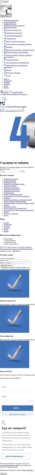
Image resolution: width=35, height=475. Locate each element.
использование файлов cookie (9, 465)
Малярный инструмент (11, 20)
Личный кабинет (17, 92)
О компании (8, 81)
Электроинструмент (10, 27)
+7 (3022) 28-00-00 (6, 94)
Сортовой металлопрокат (14, 33)
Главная (6, 79)
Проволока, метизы (12, 60)
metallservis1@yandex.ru (19, 94)
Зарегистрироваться (14, 456)
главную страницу (15, 167)
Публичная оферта (27, 249)
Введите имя (4, 260)
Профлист (9, 47)
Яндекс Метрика (27, 470)
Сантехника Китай (10, 22)
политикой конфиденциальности (20, 269)
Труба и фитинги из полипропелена (17, 62)
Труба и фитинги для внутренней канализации (19, 210)
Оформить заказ (6, 265)
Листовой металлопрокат (14, 36)
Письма (6, 87)
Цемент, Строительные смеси (15, 41)
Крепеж (8, 70)
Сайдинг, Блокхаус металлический (17, 52)
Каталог (5, 92)
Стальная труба (11, 38)
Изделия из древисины (13, 73)
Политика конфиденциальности (10, 249)
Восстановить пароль (18, 414)
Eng (5, 99)
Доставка (7, 82)
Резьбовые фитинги (10, 24)
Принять (3, 474)
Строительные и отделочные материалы (19, 44)
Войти (15, 408)
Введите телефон (6, 263)
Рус (5, 97)
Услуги (8, 76)
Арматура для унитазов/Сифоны (14, 25)
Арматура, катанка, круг (14, 30)
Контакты (7, 84)
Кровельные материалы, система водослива (20, 50)
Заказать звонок (22, 106)
